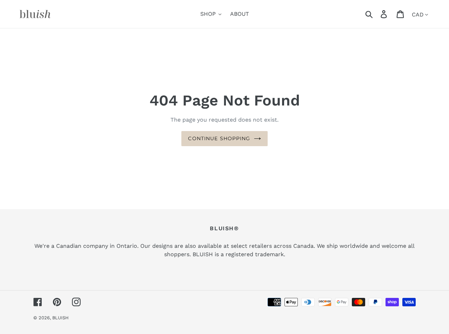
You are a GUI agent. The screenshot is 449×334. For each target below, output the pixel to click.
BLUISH (60, 317)
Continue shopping (219, 138)
